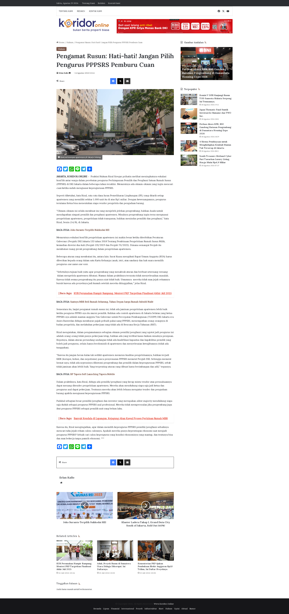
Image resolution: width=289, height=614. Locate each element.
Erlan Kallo (63, 73)
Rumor (193, 608)
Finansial (115, 608)
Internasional (127, 608)
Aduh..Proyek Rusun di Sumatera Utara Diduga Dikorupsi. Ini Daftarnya (114, 566)
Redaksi (101, 3)
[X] (120, 81)
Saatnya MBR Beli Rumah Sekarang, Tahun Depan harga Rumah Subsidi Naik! (111, 301)
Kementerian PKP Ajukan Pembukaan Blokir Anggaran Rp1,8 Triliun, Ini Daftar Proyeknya (155, 566)
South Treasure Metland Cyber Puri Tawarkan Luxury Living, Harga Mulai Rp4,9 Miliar (215, 159)
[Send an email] (70, 73)
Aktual (184, 608)
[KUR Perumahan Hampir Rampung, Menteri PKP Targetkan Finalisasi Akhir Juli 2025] (74, 550)
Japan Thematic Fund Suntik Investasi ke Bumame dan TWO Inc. (215, 112)
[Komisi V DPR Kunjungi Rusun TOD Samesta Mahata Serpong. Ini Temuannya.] (189, 99)
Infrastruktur (150, 608)
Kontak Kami (114, 3)
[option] (207, 63)
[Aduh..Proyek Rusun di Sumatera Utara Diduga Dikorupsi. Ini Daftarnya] (115, 550)
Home (61, 42)
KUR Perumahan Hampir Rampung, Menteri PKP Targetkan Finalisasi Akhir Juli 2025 (74, 566)
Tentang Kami (88, 3)
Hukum (70, 42)
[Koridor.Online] (84, 24)
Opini (176, 608)
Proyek (139, 608)
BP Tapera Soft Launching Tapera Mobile (92, 374)
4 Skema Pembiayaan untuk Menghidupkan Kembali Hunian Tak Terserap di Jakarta (215, 144)
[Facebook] (113, 81)
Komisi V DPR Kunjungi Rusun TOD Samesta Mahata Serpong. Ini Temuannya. (215, 98)
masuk (70, 589)
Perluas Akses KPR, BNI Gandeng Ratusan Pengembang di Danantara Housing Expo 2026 (205, 72)
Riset (161, 608)
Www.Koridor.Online (164, 604)
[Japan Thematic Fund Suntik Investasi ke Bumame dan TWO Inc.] (189, 113)
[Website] (61, 482)
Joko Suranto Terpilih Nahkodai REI (89, 230)
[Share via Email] (127, 81)
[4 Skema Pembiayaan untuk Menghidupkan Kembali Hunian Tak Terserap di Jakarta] (189, 145)
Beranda (97, 608)
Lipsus (106, 608)
